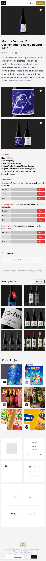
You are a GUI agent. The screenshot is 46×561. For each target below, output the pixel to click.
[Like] (40, 10)
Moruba (10, 158)
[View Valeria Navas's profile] (4, 405)
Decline (26, 557)
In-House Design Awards (28, 554)
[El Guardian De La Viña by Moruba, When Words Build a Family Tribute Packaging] (34, 318)
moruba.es (34, 449)
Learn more (17, 557)
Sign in (32, 3)
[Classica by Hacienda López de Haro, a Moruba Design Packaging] (34, 340)
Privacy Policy (9, 551)
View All (39, 281)
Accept (33, 557)
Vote (40, 189)
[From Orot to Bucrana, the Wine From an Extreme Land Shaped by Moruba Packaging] (34, 295)
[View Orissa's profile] (27, 405)
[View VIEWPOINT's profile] (27, 427)
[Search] (27, 3)
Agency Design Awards (11, 554)
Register (40, 3)
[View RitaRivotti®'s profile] (4, 382)
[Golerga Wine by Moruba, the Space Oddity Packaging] (11, 295)
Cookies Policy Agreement (23, 551)
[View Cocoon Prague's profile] (4, 427)
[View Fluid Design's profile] (27, 382)
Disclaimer (27, 552)
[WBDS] (30, 467)
